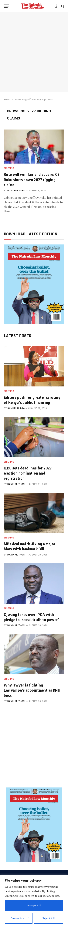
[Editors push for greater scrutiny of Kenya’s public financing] (34, 366)
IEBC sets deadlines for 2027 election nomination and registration (28, 472)
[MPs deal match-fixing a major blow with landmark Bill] (34, 513)
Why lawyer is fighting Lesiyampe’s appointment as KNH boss (32, 690)
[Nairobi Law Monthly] (32, 6)
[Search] (62, 6)
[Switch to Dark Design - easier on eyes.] (56, 6)
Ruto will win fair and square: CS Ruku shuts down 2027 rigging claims (32, 179)
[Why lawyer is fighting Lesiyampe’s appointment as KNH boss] (34, 654)
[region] (34, 901)
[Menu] (6, 6)
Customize (17, 918)
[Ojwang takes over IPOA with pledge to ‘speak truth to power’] (34, 583)
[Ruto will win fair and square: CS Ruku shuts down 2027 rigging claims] (34, 147)
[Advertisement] (34, 52)
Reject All (48, 918)
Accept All (34, 905)
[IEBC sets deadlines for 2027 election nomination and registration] (34, 437)
